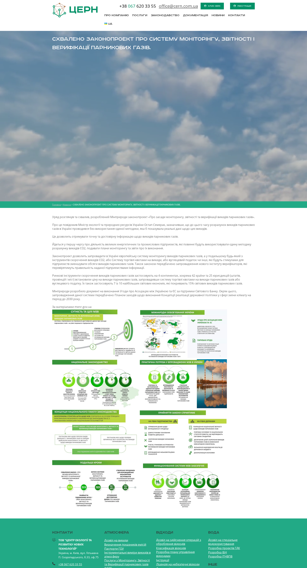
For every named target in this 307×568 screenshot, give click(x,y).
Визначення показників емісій (125, 545)
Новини (218, 15)
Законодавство (165, 15)
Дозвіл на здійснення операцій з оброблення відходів (178, 542)
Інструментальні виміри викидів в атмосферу (127, 554)
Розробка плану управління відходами (175, 554)
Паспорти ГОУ (114, 549)
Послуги (139, 15)
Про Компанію (116, 15)
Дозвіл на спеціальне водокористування (223, 542)
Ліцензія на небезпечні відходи (178, 564)
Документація (195, 15)
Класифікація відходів (171, 548)
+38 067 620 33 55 (70, 564)
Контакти (236, 15)
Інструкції (162, 560)
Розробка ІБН (217, 552)
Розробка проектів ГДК (224, 548)
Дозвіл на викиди (116, 540)
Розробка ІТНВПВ (220, 556)
